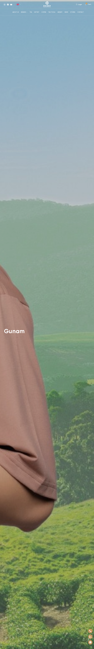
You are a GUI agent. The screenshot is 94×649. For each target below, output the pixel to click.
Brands (23, 12)
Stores (72, 12)
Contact (80, 12)
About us (15, 12)
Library (59, 12)
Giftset (36, 12)
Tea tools (51, 12)
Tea (31, 12)
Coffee (43, 12)
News (66, 12)
